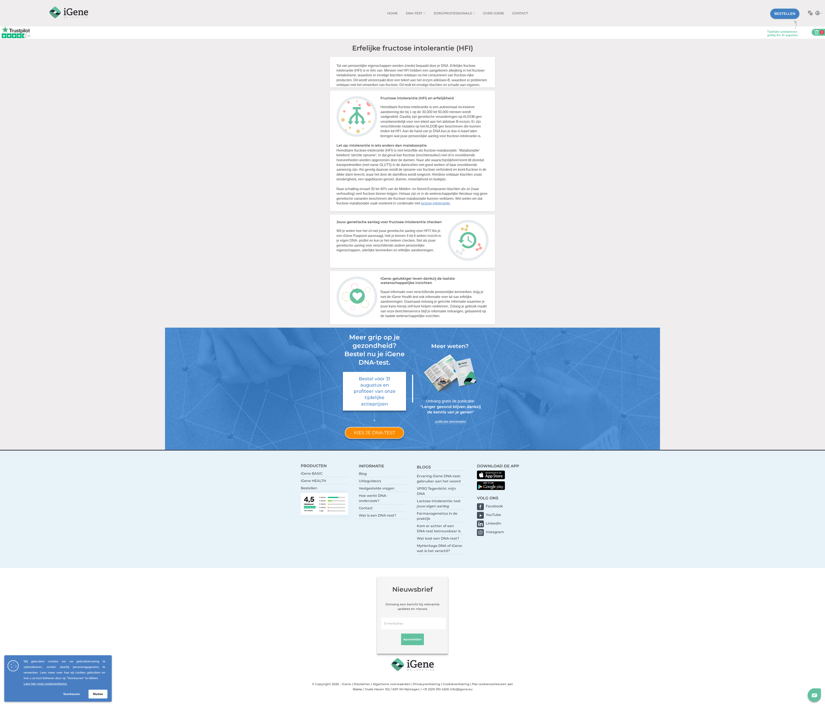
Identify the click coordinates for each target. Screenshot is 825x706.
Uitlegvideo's (370, 481)
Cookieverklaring (456, 684)
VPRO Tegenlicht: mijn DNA (436, 491)
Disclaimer (362, 684)
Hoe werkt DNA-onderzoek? (373, 498)
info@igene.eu (461, 689)
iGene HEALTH (313, 481)
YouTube (493, 515)
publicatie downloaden (450, 421)
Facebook (494, 506)
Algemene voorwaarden (392, 684)
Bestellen (784, 14)
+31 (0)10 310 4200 (436, 689)
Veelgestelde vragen (376, 488)
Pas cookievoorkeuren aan (492, 684)
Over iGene (493, 13)
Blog (363, 474)
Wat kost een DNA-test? (438, 538)
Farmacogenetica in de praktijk (437, 516)
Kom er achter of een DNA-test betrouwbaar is (439, 528)
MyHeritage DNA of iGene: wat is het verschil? (440, 548)
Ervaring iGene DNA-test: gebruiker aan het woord (439, 478)
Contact (520, 13)
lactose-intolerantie (435, 203)
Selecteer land (820, 13)
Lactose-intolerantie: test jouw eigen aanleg (439, 503)
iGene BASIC (311, 473)
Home (392, 13)
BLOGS (424, 467)
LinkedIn (493, 523)
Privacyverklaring (426, 684)
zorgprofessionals (453, 13)
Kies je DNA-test (374, 432)
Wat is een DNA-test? (377, 515)
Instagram (495, 532)
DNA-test (414, 13)
